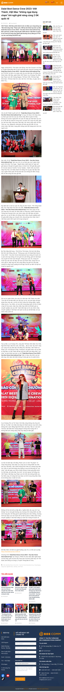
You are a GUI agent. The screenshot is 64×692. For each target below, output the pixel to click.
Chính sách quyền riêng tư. (43, 688)
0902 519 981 (54, 673)
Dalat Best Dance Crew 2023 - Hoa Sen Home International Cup (20, 565)
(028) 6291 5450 (56, 670)
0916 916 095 (43, 675)
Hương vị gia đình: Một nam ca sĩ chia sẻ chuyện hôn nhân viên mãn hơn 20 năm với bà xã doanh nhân (7, 591)
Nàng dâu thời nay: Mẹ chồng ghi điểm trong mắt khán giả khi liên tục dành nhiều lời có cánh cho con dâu (35, 617)
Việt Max (15, 566)
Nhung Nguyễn (13, 23)
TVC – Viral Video (5, 660)
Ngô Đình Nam (10, 566)
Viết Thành (20, 566)
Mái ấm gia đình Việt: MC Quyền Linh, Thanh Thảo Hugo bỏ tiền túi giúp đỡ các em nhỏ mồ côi (21, 617)
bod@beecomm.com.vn (47, 677)
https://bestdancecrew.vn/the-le (10, 551)
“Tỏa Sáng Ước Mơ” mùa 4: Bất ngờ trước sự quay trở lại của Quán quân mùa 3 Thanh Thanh (6, 617)
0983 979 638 (45, 673)
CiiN (4, 565)
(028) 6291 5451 (45, 670)
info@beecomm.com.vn (45, 679)
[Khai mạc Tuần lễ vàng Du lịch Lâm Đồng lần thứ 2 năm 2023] (21, 581)
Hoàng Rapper (37, 565)
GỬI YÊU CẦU (20, 679)
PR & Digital (4, 664)
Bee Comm (25, 688)
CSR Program (4, 642)
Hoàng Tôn (3, 566)
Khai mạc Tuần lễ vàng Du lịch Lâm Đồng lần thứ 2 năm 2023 (21, 589)
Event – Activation (5, 657)
